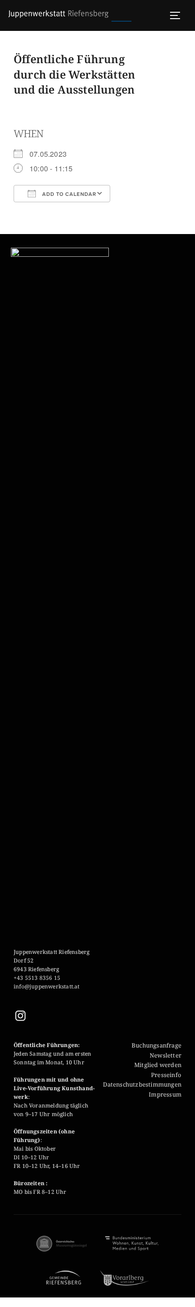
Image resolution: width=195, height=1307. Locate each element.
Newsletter (165, 1055)
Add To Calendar (68, 194)
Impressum (165, 1094)
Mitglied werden (157, 1065)
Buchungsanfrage (156, 1045)
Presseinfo (166, 1075)
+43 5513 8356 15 (37, 978)
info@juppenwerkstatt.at (47, 986)
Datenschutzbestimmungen (142, 1084)
